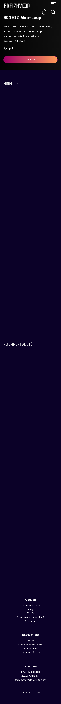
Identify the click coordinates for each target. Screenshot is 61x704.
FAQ (30, 609)
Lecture (30, 59)
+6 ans (34, 36)
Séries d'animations (15, 31)
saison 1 (25, 26)
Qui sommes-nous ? (30, 605)
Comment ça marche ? (30, 617)
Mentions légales (30, 652)
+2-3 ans (23, 36)
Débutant (19, 41)
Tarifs (30, 613)
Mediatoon (10, 36)
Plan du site (31, 648)
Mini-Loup (35, 31)
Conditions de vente (30, 644)
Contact (30, 640)
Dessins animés (41, 26)
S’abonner (30, 621)
